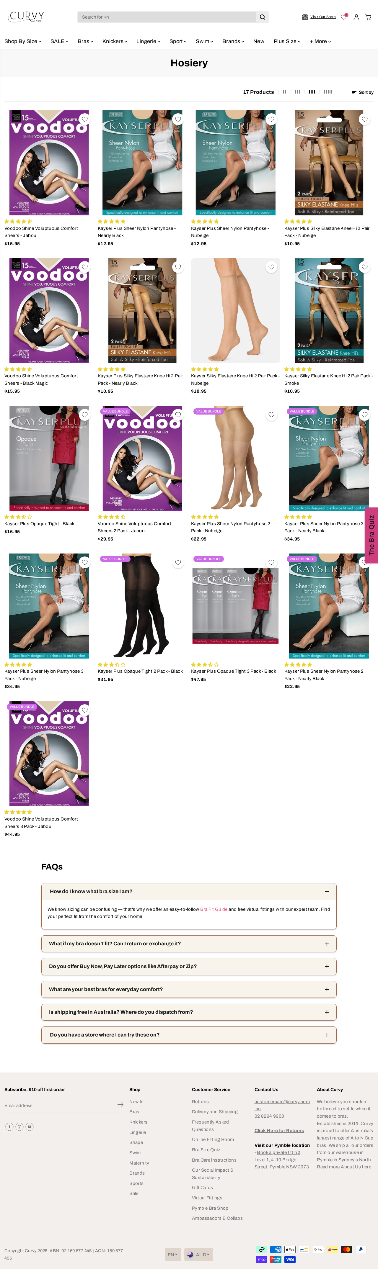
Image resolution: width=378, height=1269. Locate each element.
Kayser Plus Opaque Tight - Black (39, 523)
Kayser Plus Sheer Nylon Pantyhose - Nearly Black (137, 232)
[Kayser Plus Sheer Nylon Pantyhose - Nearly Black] (142, 162)
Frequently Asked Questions (210, 1125)
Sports (136, 1183)
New (258, 41)
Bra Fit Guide (213, 909)
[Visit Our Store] (319, 17)
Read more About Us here (344, 1166)
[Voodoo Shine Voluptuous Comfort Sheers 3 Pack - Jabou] (49, 753)
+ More (319, 41)
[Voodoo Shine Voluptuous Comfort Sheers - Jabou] (49, 162)
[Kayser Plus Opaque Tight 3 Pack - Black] (235, 606)
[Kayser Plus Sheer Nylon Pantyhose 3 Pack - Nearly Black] (329, 458)
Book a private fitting (278, 1152)
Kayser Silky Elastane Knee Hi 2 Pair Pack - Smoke (328, 379)
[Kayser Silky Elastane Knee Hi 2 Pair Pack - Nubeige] (235, 310)
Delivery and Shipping (215, 1111)
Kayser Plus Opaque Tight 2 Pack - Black (140, 671)
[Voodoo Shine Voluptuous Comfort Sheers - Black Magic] (49, 310)
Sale (134, 1193)
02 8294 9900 (269, 1116)
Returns (200, 1101)
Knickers (113, 41)
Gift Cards (202, 1187)
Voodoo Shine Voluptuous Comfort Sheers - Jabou (41, 232)
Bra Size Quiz (206, 1149)
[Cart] (368, 17)
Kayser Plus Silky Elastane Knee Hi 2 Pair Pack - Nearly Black (140, 379)
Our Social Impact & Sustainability (213, 1174)
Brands (232, 41)
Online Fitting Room (213, 1139)
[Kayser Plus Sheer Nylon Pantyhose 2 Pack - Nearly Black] (329, 606)
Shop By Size (21, 41)
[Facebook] (9, 1127)
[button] (371, 535)
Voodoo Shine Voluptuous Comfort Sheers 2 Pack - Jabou (134, 527)
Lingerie (146, 41)
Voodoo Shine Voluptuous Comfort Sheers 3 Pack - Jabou (41, 822)
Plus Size (286, 41)
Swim (203, 41)
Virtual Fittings (207, 1197)
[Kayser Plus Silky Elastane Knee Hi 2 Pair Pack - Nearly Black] (142, 310)
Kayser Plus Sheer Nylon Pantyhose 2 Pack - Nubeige (230, 527)
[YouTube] (30, 1127)
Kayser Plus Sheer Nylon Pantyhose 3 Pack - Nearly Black (324, 527)
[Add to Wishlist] (85, 119)
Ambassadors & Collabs (217, 1218)
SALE (58, 41)
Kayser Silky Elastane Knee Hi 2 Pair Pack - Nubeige (235, 379)
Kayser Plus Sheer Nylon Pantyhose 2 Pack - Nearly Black (324, 675)
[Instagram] (19, 1127)
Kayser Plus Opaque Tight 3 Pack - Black (233, 671)
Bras (84, 41)
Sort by (366, 92)
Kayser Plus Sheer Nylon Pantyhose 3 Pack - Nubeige (44, 675)
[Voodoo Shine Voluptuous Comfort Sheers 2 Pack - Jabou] (142, 458)
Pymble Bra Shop (210, 1208)
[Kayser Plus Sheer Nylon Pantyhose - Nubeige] (235, 162)
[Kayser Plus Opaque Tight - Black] (49, 458)
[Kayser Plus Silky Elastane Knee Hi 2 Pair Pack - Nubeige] (329, 162)
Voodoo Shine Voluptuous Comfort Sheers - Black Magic (41, 379)
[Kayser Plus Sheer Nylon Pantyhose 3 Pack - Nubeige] (49, 606)
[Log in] (356, 17)
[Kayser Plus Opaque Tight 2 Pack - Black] (142, 606)
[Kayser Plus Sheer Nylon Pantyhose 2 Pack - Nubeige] (235, 458)
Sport (177, 41)
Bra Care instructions (214, 1159)
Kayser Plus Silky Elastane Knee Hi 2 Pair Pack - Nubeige (327, 232)
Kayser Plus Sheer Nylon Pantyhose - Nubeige (230, 232)
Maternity (139, 1162)
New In (136, 1101)
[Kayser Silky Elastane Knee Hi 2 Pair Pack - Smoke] (329, 310)
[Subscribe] (120, 1105)
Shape (136, 1142)
